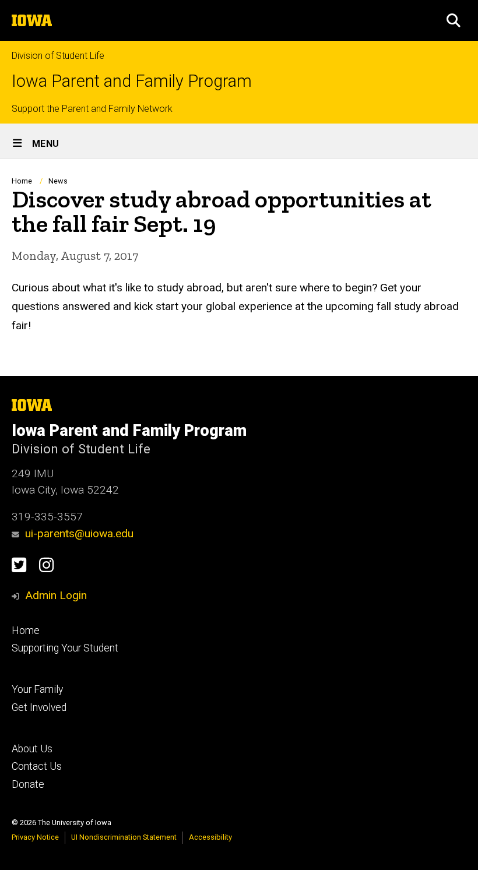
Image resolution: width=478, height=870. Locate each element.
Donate (28, 784)
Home (22, 181)
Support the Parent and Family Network (92, 108)
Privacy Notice (35, 837)
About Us (32, 749)
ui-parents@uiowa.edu (79, 533)
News (58, 181)
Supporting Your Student (65, 648)
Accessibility (210, 837)
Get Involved (39, 707)
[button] (453, 20)
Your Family (37, 689)
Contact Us (37, 766)
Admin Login (56, 595)
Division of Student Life (58, 55)
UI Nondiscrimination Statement (124, 837)
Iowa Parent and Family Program (132, 81)
